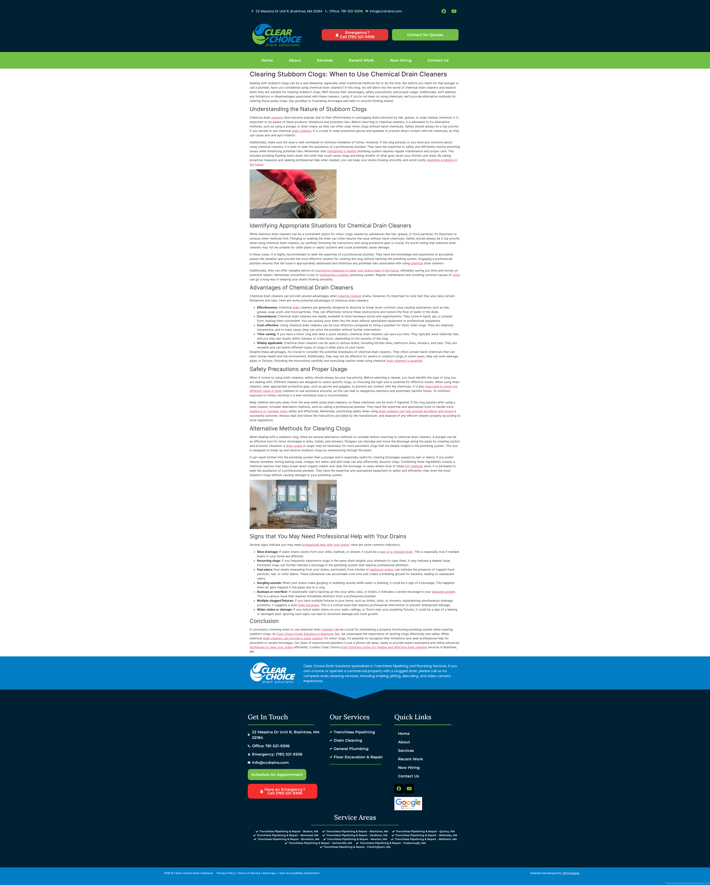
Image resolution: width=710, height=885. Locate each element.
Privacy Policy (226, 873)
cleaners (277, 117)
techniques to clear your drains (271, 647)
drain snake (294, 446)
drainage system (443, 592)
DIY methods (414, 466)
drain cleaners (301, 131)
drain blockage (308, 605)
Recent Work (361, 60)
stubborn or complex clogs (269, 411)
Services (325, 60)
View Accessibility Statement (299, 873)
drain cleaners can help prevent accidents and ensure (416, 411)
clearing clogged (349, 296)
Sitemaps (269, 873)
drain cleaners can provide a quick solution (293, 638)
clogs (456, 275)
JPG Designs (570, 873)
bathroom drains (381, 569)
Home (267, 60)
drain (296, 307)
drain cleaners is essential (404, 361)
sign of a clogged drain (396, 552)
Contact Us (438, 60)
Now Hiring (401, 60)
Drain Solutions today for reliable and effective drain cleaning (384, 647)
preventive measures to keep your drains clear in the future (357, 270)
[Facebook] (443, 11)
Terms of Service (248, 873)
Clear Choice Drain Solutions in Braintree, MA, (308, 634)
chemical (417, 263)
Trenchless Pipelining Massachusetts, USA (688, 883)
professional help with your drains (325, 545)
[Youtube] (454, 11)
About (295, 60)
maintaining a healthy (342, 151)
